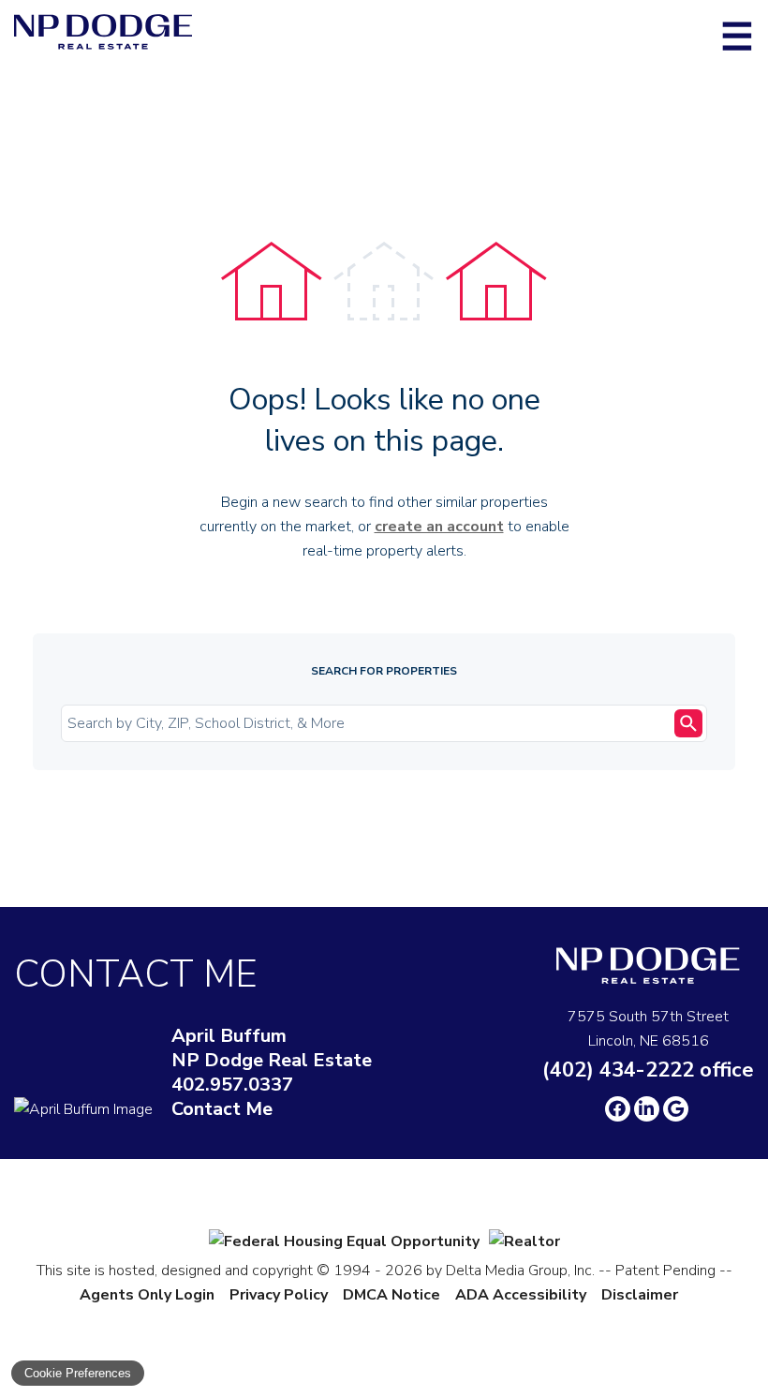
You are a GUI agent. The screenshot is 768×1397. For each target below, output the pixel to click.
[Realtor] (524, 1241)
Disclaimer (639, 1295)
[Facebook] (617, 1109)
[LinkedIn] (646, 1109)
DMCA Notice (391, 1295)
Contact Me (222, 1109)
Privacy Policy (278, 1295)
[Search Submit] (688, 723)
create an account (439, 526)
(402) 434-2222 (648, 1070)
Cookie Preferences (77, 1373)
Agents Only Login (147, 1295)
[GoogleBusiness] (675, 1109)
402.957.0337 (232, 1085)
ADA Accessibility (520, 1295)
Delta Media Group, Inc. (520, 1270)
